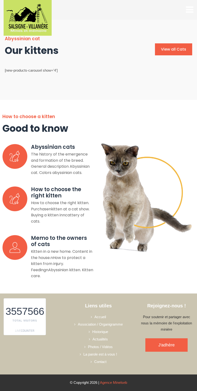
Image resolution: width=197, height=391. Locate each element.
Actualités (100, 339)
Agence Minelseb (113, 382)
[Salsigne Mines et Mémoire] (28, 18)
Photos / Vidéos (100, 347)
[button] (173, 49)
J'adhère (166, 345)
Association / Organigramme (100, 324)
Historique (100, 332)
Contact (100, 362)
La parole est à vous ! (100, 354)
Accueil (100, 317)
